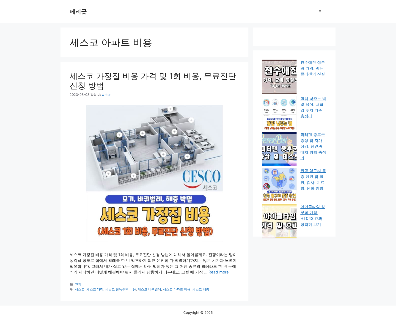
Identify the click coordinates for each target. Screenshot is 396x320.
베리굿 (78, 11)
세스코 (80, 289)
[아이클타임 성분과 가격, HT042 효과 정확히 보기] (279, 222)
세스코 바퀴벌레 (149, 289)
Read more (219, 272)
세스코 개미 (94, 289)
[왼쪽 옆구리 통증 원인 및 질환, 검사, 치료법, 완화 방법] (279, 186)
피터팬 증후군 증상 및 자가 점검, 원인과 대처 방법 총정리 (313, 146)
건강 (78, 284)
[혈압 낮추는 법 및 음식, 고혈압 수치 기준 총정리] (279, 114)
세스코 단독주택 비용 (120, 289)
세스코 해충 (200, 289)
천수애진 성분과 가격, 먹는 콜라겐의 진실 (312, 68)
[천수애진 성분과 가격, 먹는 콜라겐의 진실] (279, 78)
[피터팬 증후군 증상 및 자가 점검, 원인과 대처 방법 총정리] (279, 150)
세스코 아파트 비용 (176, 289)
